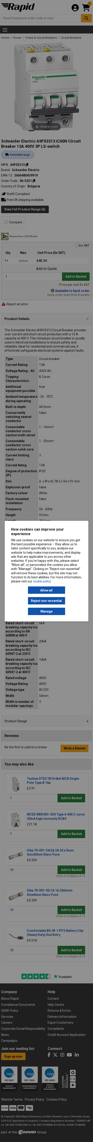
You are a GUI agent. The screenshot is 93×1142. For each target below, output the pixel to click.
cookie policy (42, 581)
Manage (46, 611)
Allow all (46, 590)
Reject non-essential (46, 601)
